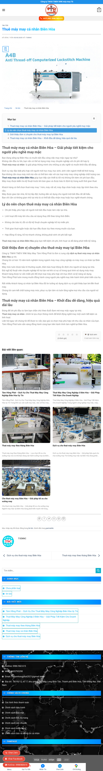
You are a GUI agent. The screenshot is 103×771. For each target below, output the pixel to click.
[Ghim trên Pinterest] (59, 519)
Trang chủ (8, 108)
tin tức (5, 25)
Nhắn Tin (42, 769)
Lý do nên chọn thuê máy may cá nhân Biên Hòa (30, 130)
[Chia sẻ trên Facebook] (44, 519)
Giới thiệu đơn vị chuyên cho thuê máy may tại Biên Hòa (36, 134)
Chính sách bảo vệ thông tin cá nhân (22, 733)
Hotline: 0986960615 (17, 765)
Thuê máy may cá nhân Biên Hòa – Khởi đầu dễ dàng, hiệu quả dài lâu (43, 138)
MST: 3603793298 (14, 671)
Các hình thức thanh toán (17, 702)
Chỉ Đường (77, 769)
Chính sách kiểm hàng (15, 728)
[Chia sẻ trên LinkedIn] (63, 519)
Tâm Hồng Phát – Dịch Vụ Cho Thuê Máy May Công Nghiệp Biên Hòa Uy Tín (42, 611)
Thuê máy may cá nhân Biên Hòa (21, 631)
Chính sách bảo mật (14, 712)
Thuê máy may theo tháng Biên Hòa (79, 555)
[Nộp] (98, 570)
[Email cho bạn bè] (54, 519)
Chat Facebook (15, 759)
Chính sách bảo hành (15, 707)
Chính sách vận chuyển (16, 723)
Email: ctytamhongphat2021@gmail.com (24, 676)
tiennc (29, 38)
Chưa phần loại (13, 588)
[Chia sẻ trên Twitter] (49, 519)
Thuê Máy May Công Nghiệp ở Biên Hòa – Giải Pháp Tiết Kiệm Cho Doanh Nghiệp (39, 618)
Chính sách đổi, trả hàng (16, 718)
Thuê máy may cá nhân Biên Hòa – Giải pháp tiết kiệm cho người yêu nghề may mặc (50, 126)
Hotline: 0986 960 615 (15, 666)
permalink (50, 528)
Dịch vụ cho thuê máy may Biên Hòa (23, 555)
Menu (9, 769)
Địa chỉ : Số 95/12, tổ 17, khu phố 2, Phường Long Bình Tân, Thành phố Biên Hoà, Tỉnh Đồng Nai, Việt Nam (51, 683)
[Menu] (3, 10)
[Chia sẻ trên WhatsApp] (39, 519)
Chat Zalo (13, 752)
